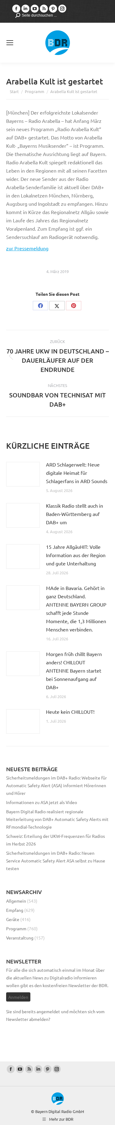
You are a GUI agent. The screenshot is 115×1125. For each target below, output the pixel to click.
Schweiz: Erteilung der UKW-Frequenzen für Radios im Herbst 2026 (55, 839)
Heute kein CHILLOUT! (70, 712)
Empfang (14, 910)
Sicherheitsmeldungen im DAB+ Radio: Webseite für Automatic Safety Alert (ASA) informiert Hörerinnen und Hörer (56, 785)
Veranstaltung (19, 937)
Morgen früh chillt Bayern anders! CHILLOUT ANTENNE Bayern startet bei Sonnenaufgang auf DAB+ (74, 670)
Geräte (12, 919)
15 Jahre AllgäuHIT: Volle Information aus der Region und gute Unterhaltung (75, 555)
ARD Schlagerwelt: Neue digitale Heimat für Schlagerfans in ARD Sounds (76, 472)
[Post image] (23, 474)
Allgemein (16, 901)
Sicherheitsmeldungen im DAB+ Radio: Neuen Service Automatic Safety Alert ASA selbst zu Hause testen (55, 860)
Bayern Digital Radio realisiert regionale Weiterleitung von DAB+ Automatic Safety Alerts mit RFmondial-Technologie (57, 819)
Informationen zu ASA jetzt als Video (41, 802)
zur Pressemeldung (27, 248)
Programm (16, 928)
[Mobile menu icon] (9, 42)
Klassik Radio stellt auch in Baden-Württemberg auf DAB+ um (74, 513)
